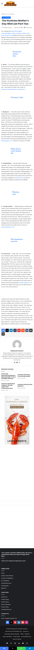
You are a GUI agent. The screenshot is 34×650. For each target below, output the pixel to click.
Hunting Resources (6, 583)
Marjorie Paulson (8, 27)
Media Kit (3, 588)
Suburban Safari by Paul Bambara (25, 385)
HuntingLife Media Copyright (11, 634)
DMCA (22, 634)
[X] (7, 330)
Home (4, 14)
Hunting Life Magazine (7, 578)
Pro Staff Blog (10, 14)
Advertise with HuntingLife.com (13, 631)
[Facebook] (3, 330)
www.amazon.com (6, 141)
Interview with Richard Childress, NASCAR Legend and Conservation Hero (8, 386)
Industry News (5, 602)
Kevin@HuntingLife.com (11, 618)
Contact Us (4, 597)
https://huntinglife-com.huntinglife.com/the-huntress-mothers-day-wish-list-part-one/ (15, 33)
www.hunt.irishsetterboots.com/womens (13, 89)
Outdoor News (5, 599)
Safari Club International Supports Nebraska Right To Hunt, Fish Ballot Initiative (8, 376)
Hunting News (5, 585)
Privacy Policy (5, 607)
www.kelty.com (19, 177)
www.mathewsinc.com (7, 227)
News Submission (6, 604)
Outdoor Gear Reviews (7, 575)
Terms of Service (17, 639)
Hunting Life (14, 628)
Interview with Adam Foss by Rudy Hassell (24, 375)
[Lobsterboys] (17, 444)
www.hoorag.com (24, 282)
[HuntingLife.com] (10, 3)
